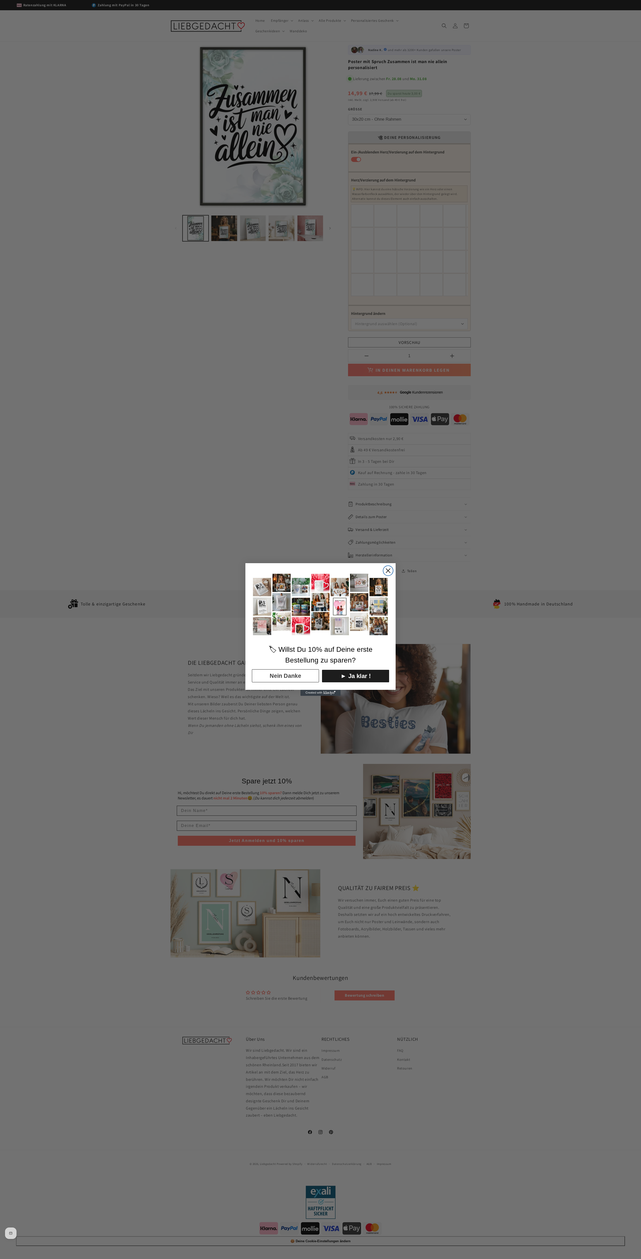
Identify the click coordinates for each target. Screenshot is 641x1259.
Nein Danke (285, 676)
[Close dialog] (388, 571)
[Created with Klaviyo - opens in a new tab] (320, 693)
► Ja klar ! (356, 676)
